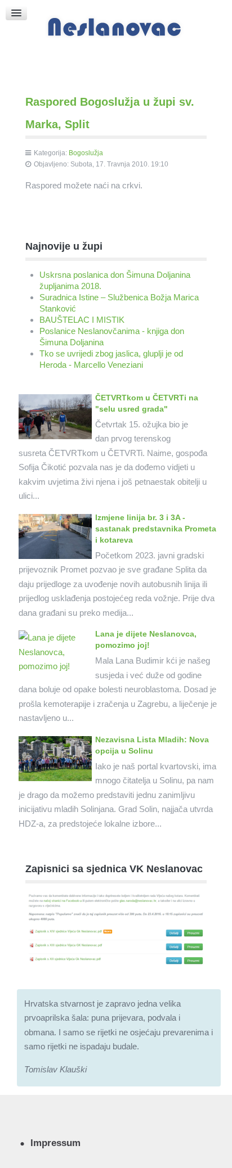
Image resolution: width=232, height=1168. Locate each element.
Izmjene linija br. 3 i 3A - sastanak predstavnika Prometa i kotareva (155, 528)
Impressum (55, 1143)
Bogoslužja (86, 153)
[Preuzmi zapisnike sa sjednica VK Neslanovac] (116, 928)
